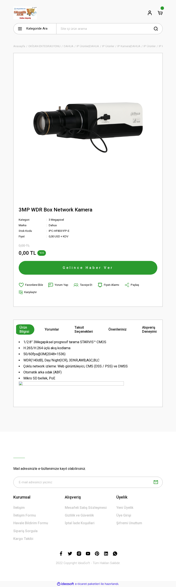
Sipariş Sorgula (25, 531)
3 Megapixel (56, 219)
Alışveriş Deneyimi (149, 329)
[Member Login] (149, 13)
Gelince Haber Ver (88, 267)
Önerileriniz (117, 329)
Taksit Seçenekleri (83, 329)
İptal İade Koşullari (79, 523)
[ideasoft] (65, 584)
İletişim (19, 508)
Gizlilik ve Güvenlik (79, 515)
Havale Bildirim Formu (30, 523)
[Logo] (25, 12)
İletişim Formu (24, 515)
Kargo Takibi (23, 539)
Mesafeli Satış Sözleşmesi (86, 508)
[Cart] (160, 13)
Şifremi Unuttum (129, 523)
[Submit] (156, 482)
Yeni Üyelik (124, 508)
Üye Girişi (123, 515)
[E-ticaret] (87, 584)
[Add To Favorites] (31, 285)
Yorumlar (52, 329)
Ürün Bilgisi (24, 329)
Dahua (53, 225)
